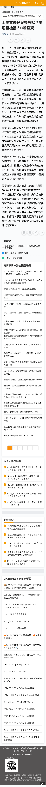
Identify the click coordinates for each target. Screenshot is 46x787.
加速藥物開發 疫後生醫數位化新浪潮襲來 (23, 379)
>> (36, 448)
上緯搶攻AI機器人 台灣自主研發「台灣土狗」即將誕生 (24, 545)
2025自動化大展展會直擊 (15, 614)
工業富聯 (8, 248)
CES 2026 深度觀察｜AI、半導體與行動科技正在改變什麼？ (22, 596)
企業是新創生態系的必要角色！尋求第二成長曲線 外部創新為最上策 (23, 396)
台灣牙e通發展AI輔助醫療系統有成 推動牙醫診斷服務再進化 (23, 404)
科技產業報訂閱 (26, 748)
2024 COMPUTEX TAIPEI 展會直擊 (19, 709)
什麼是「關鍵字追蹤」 (14, 258)
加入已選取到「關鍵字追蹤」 (17, 253)
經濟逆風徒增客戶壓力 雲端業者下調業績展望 (23, 296)
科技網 (4, 7)
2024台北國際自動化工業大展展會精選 (21, 695)
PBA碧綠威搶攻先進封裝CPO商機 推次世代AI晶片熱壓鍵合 (24, 527)
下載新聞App (11, 758)
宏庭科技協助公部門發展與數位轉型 (20, 289)
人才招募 (29, 751)
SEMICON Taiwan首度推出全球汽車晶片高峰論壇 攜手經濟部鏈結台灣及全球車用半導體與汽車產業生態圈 (23, 334)
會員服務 (14, 748)
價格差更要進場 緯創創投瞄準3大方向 (21, 411)
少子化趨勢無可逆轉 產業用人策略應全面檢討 (23, 314)
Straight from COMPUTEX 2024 (18, 702)
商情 (12, 7)
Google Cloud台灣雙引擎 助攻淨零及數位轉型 (22, 372)
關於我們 (6, 748)
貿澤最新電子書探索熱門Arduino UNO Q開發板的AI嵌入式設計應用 (24, 553)
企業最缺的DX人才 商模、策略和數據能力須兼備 (22, 323)
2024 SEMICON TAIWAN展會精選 (19, 688)
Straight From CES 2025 (15, 671)
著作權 (35, 748)
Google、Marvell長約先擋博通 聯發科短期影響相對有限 (24, 495)
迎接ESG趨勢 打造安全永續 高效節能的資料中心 (22, 387)
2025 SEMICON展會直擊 (15, 628)
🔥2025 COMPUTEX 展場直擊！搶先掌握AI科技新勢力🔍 (22, 646)
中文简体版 (19, 754)
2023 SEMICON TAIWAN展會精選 (19, 723)
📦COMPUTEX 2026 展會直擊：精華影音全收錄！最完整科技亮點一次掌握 (22, 586)
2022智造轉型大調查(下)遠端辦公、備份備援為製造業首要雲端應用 (23, 281)
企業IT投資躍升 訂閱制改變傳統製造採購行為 (23, 419)
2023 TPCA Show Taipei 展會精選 (19, 716)
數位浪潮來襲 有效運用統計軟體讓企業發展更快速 (22, 428)
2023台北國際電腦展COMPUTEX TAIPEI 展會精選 (22, 738)
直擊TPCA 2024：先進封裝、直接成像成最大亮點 (23, 680)
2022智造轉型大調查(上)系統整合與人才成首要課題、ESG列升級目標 (23, 273)
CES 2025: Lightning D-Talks (17, 664)
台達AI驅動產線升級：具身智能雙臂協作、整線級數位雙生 (24, 536)
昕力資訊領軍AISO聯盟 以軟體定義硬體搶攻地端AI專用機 (24, 562)
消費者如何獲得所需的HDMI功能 (18, 435)
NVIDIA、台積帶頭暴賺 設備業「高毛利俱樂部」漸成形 (24, 486)
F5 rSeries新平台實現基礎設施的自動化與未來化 (22, 305)
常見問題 (20, 751)
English (29, 754)
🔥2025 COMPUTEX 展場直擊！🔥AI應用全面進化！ (22, 636)
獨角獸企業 (35, 246)
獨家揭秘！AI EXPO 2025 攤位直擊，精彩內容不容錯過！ (22, 656)
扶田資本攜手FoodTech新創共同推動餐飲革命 (22, 346)
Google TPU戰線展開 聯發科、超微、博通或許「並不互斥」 (23, 477)
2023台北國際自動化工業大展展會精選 (21, 729)
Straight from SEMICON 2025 (17, 621)
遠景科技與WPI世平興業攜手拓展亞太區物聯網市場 (23, 363)
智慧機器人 (9, 246)
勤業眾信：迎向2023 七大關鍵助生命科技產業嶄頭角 (22, 354)
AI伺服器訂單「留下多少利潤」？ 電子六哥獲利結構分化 (24, 468)
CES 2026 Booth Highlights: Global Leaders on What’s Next (20, 606)
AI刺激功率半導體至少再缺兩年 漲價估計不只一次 (24, 503)
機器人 (22, 246)
